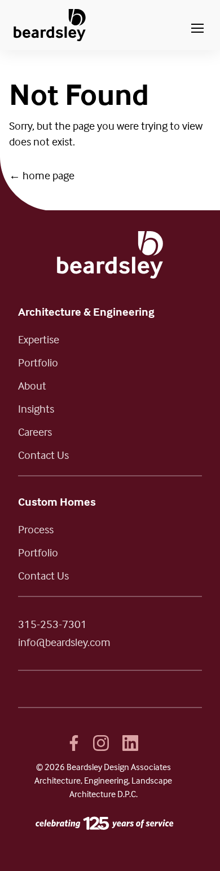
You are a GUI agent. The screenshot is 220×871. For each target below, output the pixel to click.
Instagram (101, 743)
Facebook (74, 743)
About (32, 385)
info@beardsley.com (64, 642)
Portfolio (38, 362)
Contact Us (43, 455)
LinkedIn (130, 743)
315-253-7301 (52, 624)
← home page (41, 175)
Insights (36, 408)
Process (36, 529)
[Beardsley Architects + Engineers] (50, 25)
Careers (35, 432)
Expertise (38, 339)
